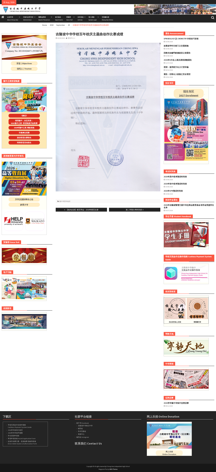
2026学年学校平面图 (15, 433)
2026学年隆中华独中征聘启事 (176, 403)
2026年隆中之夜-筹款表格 (24, 127)
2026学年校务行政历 (15, 430)
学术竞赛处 (82, 431)
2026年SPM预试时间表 (173, 191)
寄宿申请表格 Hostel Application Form (22, 439)
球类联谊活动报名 (24, 142)
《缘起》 (24, 115)
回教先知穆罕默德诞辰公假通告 (177, 53)
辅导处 (80, 428)
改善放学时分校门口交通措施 (176, 46)
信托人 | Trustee (24, 68)
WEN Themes (113, 469)
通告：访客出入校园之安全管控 (177, 74)
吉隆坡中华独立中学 (85, 426)
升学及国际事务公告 (24, 199)
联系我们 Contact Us (88, 443)
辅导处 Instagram (82, 437)
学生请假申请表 (13, 436)
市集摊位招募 (24, 132)
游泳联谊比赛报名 (24, 137)
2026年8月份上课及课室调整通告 (178, 60)
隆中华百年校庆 (64, 201)
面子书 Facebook (82, 423)
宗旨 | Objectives (24, 63)
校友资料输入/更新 (175, 322)
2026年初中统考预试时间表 (175, 184)
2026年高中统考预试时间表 (175, 176)
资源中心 (81, 434)
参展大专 (24, 204)
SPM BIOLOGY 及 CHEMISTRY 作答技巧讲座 (181, 38)
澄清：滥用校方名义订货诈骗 (176, 67)
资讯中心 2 (71, 38)
